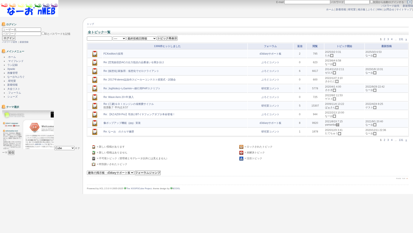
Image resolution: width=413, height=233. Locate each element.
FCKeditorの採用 (113, 53)
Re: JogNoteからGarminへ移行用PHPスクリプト (131, 88)
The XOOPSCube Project (139, 188)
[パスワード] (22, 33)
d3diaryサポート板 (270, 53)
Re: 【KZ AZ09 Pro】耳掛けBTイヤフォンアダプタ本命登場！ (139, 114)
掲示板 (361, 9)
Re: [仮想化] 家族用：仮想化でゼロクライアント (131, 70)
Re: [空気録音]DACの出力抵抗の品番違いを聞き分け (133, 62)
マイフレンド (16, 61)
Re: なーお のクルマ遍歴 (118, 131)
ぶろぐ (371, 9)
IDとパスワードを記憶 (57, 33)
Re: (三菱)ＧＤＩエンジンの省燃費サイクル (128, 103)
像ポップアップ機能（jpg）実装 (122, 122)
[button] (11, 152)
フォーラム (14, 92)
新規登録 (408, 5)
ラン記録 (12, 64)
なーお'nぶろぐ (16, 76)
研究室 (352, 9)
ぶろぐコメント (270, 62)
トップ (90, 24)
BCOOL (176, 188)
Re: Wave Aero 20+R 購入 (118, 97)
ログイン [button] (9, 38)
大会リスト (13, 88)
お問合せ (389, 9)
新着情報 (341, 9)
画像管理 (12, 72)
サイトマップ (404, 9)
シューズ (12, 96)
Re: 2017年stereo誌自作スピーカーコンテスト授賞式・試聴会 (139, 79)
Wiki (379, 9)
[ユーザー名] (21, 29)
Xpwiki (11, 69)
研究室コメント (270, 88)
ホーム (330, 9)
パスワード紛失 (390, 5)
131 (401, 39)
